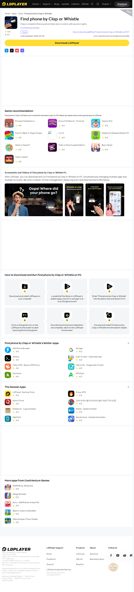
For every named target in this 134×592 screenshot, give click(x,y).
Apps (14, 14)
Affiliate (85, 4)
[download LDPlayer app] (97, 4)
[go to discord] (131, 555)
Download (122, 4)
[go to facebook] (111, 555)
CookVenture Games (29, 28)
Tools (20, 14)
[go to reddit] (124, 555)
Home (7, 14)
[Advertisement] (67, 81)
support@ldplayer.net (13, 573)
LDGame (75, 4)
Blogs (56, 4)
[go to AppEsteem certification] (113, 567)
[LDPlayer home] (14, 4)
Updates (65, 4)
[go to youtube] (117, 555)
